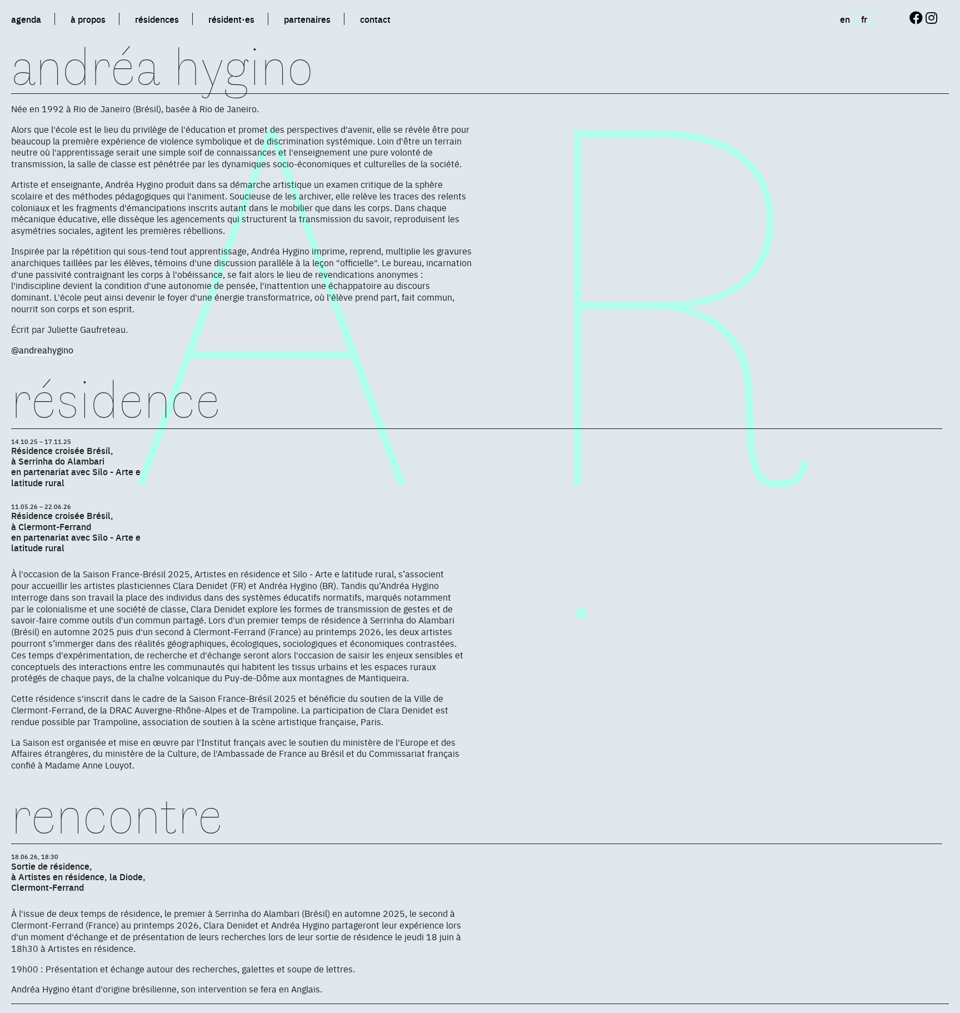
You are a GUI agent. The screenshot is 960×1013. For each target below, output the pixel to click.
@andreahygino (42, 349)
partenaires (307, 19)
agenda (26, 19)
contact (375, 19)
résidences (157, 19)
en (845, 19)
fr (864, 19)
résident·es (231, 19)
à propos (88, 19)
